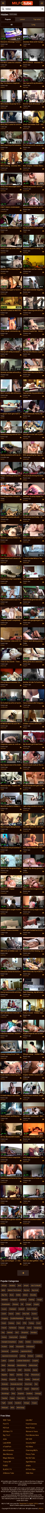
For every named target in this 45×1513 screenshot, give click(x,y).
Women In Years (32, 1431)
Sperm (19, 1389)
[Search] (3, 8)
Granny (4, 1337)
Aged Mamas (31, 1462)
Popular (8, 19)
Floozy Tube (30, 1454)
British (25, 1295)
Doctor (34, 1314)
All (12, 25)
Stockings (5, 1393)
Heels (21, 1342)
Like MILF (29, 1420)
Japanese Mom (26, 1351)
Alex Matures (8, 1454)
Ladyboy (39, 1356)
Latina (4, 1361)
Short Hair (28, 1384)
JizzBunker (4, 707)
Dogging (5, 1318)
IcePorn (25, 108)
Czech (4, 1314)
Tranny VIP (7, 1462)
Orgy (26, 1375)
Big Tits (4, 1295)
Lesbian (11, 1361)
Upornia (3, 252)
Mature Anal (33, 1365)
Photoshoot (35, 1375)
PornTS (6, 1424)
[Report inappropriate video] (20, 45)
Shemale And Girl (16, 1384)
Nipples (4, 1375)
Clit (22, 1304)
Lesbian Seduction (23, 1361)
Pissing (4, 1379)
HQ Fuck (6, 1428)
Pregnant (12, 1379)
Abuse (41, 1508)
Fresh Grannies (31, 1424)
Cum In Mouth (31, 1309)
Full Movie (12, 1328)
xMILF (2, 46)
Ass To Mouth (36, 1285)
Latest (22, 19)
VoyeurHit (3, 170)
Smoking (5, 1389)
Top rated (37, 19)
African (4, 1285)
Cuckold (21, 1309)
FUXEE (5, 1466)
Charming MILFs (32, 1450)
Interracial (5, 1351)
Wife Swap (20, 1407)
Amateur (12, 1285)
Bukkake (5, 1299)
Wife (12, 1407)
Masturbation (21, 1365)
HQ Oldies (29, 1447)
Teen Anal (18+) (33, 1398)
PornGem (4, 1182)
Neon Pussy (30, 1428)
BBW (3, 1290)
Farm (18, 1323)
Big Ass (26, 1290)
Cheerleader (6, 1304)
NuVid (2, 418)
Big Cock (35, 1290)
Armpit (26, 1285)
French (4, 1328)
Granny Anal (13, 1337)
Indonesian (30, 1346)
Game (29, 1328)
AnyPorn (25, 790)
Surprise (21, 1393)
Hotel (11, 1346)
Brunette (33, 1295)
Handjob (23, 1337)
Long (33, 25)
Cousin (4, 1309)
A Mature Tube (8, 1473)
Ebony (28, 1318)
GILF (16, 1332)
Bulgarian (13, 1299)
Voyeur (34, 1403)
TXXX (24, 46)
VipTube (25, 87)
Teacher (4, 1398)
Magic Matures (8, 1458)
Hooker (4, 1346)
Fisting (31, 1323)
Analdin (3, 1223)
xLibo (5, 1439)
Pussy (20, 1379)
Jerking (22, 1356)
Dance (11, 1314)
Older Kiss (29, 1473)
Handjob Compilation (9, 1342)
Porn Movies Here (32, 1435)
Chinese (15, 1304)
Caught (39, 1299)
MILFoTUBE (22, 3)
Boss (11, 1295)
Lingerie (35, 1361)
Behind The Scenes (14, 1290)
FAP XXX (29, 1439)
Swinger (38, 1393)
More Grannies (8, 1450)
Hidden (28, 1342)
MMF (20, 1370)
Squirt (27, 1389)
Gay (3, 1332)
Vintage (26, 1403)
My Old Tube (30, 1458)
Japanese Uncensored (9, 1356)
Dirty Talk (26, 1314)
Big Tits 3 (6, 1435)
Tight (3, 1403)
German (9, 1332)
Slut (36, 1384)
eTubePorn (7, 1447)
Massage (11, 1365)
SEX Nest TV (7, 1431)
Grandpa (34, 1332)
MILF (3, 1370)
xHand (2, 87)
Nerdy (35, 1370)
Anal (19, 1285)
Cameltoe (23, 1299)
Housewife (20, 1346)
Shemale (5, 1384)
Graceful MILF (31, 1443)
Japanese (14, 1351)
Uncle (10, 1403)
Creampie (12, 1309)
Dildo (18, 1314)
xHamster (3, 108)
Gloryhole (24, 1332)
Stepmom (35, 1389)
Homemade (37, 1342)
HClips (25, 66)
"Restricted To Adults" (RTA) (28, 1503)
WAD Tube (7, 1420)
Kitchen (30, 1356)
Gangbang (37, 1328)
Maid (3, 1365)
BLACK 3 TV (7, 1469)
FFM (24, 1323)
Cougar (28, 1304)
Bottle (18, 1295)
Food (38, 1323)
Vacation (18, 1403)
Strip (13, 1393)
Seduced (36, 1379)
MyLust (3, 356)
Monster (27, 1370)
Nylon (12, 1375)
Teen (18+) (21, 1398)
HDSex (3, 1079)
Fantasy (11, 1323)
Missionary (11, 1370)
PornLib (25, 893)
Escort (35, 1318)
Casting (31, 1299)
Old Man (19, 1375)
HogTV (25, 666)
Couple (36, 1304)
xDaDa (28, 1466)
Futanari (21, 1328)
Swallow (29, 1393)
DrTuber (3, 66)
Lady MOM (7, 1443)
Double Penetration (17, 1318)
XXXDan (25, 1079)
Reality (27, 1379)
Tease (12, 1398)
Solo (12, 1389)
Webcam (5, 1407)
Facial (4, 1323)
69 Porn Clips (30, 1469)
